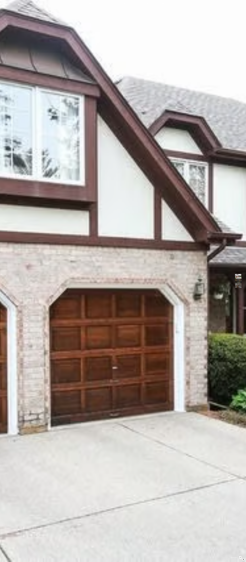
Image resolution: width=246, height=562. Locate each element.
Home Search (147, 3)
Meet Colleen (123, 3)
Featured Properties (135, 3)
